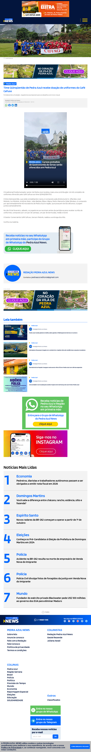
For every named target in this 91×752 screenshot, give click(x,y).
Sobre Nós (12, 634)
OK (55, 736)
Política (11, 680)
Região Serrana (14, 671)
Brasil (10, 674)
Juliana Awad (53, 640)
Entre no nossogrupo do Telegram (46, 721)
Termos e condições (17, 650)
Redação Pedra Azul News (60, 634)
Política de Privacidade (11, 748)
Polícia (10, 677)
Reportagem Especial (17, 691)
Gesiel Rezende (54, 637)
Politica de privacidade (18, 647)
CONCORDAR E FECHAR (80, 746)
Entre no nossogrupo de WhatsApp (47, 710)
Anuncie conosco (15, 637)
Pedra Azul (12, 669)
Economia (12, 688)
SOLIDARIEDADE (15, 700)
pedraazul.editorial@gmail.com (45, 277)
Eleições (11, 694)
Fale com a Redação (16, 640)
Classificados (53, 699)
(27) (42, 620)
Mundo (10, 686)
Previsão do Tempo (16, 683)
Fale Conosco (13, 643)
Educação (12, 697)
